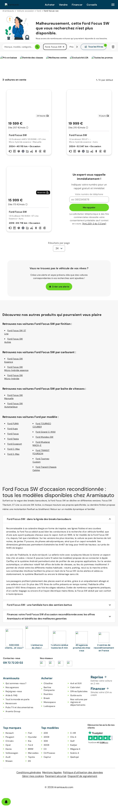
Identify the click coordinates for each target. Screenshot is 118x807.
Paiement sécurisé (55, 776)
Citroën (10, 741)
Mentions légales (52, 772)
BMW (30, 749)
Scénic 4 (74, 753)
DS (29, 761)
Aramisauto (8, 10)
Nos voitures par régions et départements (79, 702)
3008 (46, 745)
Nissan (9, 761)
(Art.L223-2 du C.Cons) (94, 223)
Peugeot (10, 737)
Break (47, 698)
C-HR (73, 733)
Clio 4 (73, 737)
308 (46, 741)
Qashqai (74, 757)
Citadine (48, 683)
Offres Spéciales (79, 691)
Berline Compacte (49, 688)
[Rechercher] (37, 46)
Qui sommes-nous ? (16, 683)
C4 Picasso (49, 753)
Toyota (31, 757)
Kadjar (73, 745)
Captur (47, 757)
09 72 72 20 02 (13, 663)
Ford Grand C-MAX (45, 431)
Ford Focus (13, 433)
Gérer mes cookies (33, 776)
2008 (46, 737)
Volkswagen (12, 753)
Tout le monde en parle (18, 699)
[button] (63, 47)
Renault (10, 733)
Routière (48, 694)
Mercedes (33, 753)
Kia (29, 741)
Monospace (50, 702)
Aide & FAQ (12, 695)
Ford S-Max (13, 454)
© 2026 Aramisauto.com (59, 787)
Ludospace (49, 706)
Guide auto (76, 695)
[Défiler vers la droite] (77, 47)
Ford (30, 745)
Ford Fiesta (13, 438)
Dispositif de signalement (82, 776)
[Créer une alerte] (6, 801)
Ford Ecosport (14, 443)
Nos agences (12, 687)
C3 (45, 749)
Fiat (30, 733)
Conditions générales (28, 772)
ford (39, 10)
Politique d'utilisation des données (83, 772)
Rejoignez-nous (14, 691)
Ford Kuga (12, 428)
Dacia (9, 749)
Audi (8, 757)
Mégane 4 (75, 749)
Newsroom (11, 703)
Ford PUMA (13, 423)
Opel (8, 745)
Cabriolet (75, 687)
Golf (72, 741)
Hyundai (32, 737)
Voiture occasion (25, 10)
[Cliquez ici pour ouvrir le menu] (113, 4)
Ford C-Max (13, 449)
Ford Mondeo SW (44, 437)
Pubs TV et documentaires (19, 707)
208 (46, 733)
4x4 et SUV (76, 683)
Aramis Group (13, 711)
